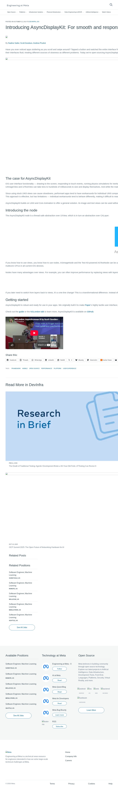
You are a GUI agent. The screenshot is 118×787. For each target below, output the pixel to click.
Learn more (59, 715)
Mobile (25, 368)
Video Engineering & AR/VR (73, 12)
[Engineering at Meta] (18, 5)
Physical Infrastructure (54, 12)
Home (67, 752)
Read (60, 680)
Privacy (71, 784)
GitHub (90, 312)
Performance (46, 368)
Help (110, 784)
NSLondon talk (37, 312)
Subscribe (59, 726)
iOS (38, 21)
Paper (88, 305)
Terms (52, 784)
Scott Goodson (26, 43)
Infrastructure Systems (36, 12)
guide (21, 312)
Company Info (71, 756)
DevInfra (32, 21)
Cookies (91, 784)
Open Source (11, 12)
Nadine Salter (13, 43)
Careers (68, 761)
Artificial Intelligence (92, 12)
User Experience (69, 368)
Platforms (22, 12)
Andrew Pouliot (39, 43)
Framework (16, 368)
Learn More (91, 710)
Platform (57, 368)
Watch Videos (106, 12)
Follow (59, 669)
